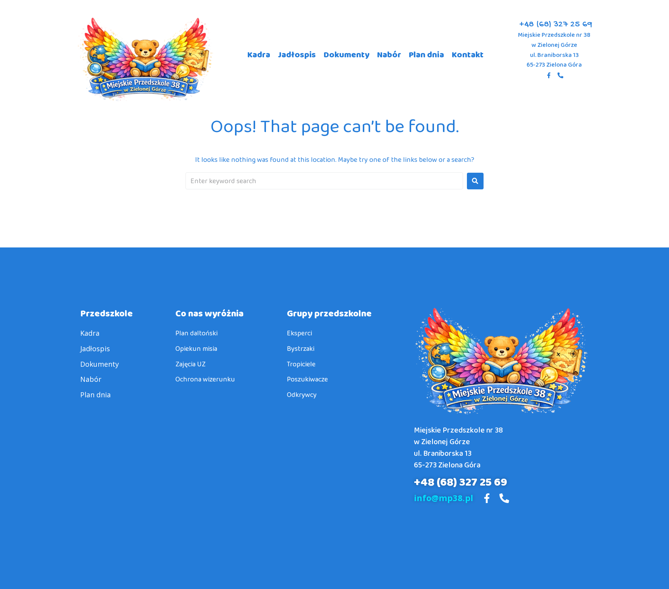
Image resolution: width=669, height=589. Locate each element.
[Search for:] (324, 180)
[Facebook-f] (548, 75)
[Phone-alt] (560, 75)
